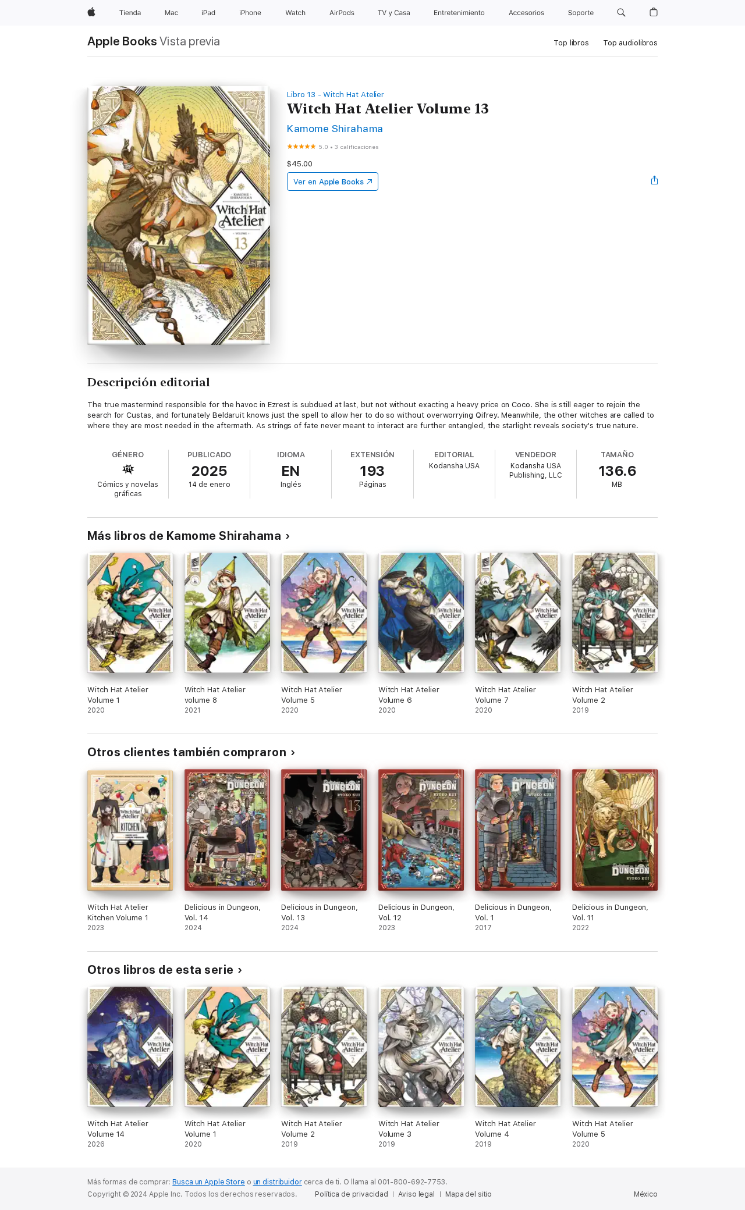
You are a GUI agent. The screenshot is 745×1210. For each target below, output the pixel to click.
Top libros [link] (571, 42)
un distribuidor (277, 1182)
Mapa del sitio (468, 1194)
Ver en (328, 181)
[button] (621, 13)
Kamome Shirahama (335, 128)
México (646, 1194)
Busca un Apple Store (208, 1182)
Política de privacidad (351, 1194)
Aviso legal (416, 1194)
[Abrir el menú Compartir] (654, 181)
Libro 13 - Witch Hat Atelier (335, 94)
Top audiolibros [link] (630, 42)
